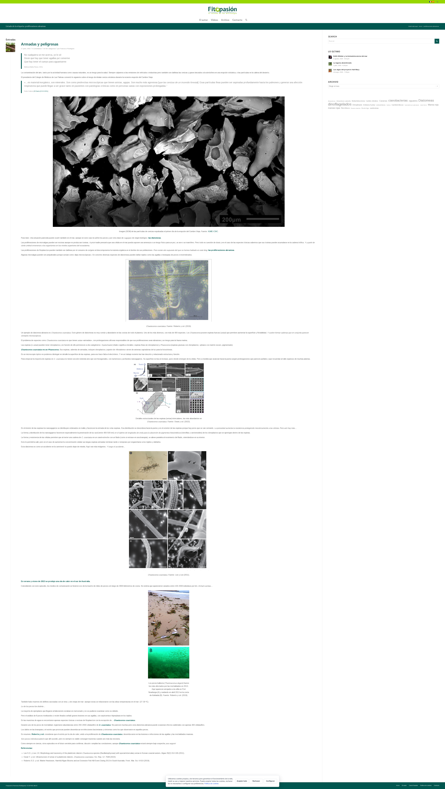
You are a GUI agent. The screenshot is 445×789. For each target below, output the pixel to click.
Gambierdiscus (398, 105)
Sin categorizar (51, 48)
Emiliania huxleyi (369, 105)
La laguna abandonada (342, 63)
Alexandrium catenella (343, 101)
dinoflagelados (339, 104)
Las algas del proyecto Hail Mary (346, 69)
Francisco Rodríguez (19, 785)
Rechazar (256, 781)
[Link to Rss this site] (437, 1)
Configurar (270, 781)
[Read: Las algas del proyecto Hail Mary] (330, 71)
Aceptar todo (242, 781)
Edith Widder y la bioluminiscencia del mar (350, 56)
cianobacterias (398, 100)
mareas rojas (334, 108)
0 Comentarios (37, 48)
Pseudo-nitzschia (355, 108)
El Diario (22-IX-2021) (41, 91)
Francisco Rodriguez (67, 48)
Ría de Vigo (365, 108)
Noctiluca (345, 108)
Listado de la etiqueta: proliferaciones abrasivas (26, 26)
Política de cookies (211, 783)
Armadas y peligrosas (39, 44)
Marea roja (433, 105)
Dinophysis (357, 105)
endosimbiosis (380, 105)
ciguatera (413, 101)
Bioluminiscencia (358, 101)
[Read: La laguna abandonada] (330, 64)
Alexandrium (331, 101)
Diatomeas (426, 100)
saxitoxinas (374, 108)
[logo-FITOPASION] (222, 10)
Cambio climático (372, 101)
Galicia (388, 105)
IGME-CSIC (213, 231)
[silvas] (10, 47)
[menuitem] (203, 20)
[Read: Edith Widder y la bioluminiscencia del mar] (330, 57)
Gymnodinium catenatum (412, 105)
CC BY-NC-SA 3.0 (32, 785)
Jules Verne (423, 105)
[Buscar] (245, 20)
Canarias (383, 101)
